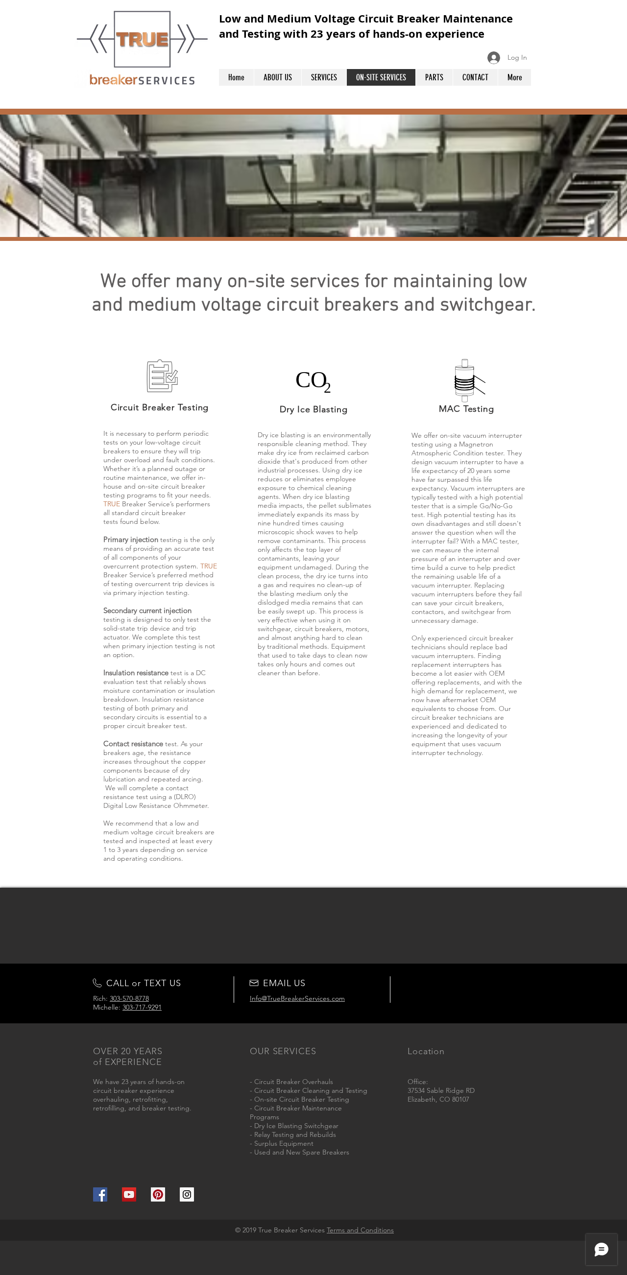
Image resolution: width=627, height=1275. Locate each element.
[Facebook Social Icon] (100, 1194)
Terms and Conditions (360, 1230)
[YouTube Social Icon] (129, 1194)
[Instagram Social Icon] (187, 1194)
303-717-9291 (142, 1007)
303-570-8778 (129, 998)
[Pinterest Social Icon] (158, 1194)
